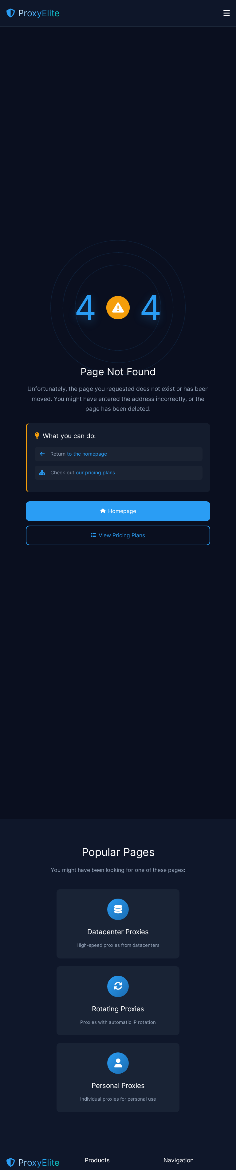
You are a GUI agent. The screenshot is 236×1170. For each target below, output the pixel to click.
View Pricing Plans (122, 535)
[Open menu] (226, 13)
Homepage (122, 511)
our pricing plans (95, 472)
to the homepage (87, 454)
